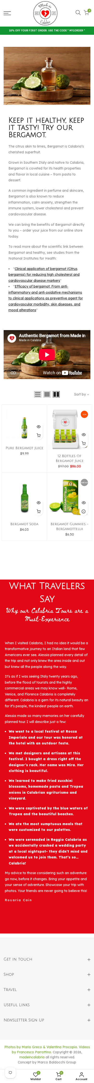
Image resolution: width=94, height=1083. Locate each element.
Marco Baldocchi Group (56, 1062)
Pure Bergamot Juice (24, 448)
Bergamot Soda (24, 524)
